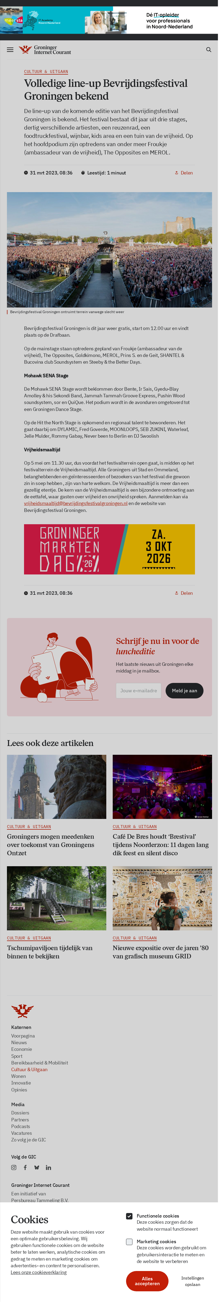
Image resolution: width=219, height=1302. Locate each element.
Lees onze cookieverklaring (39, 1272)
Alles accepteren (144, 1281)
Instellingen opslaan (189, 1281)
